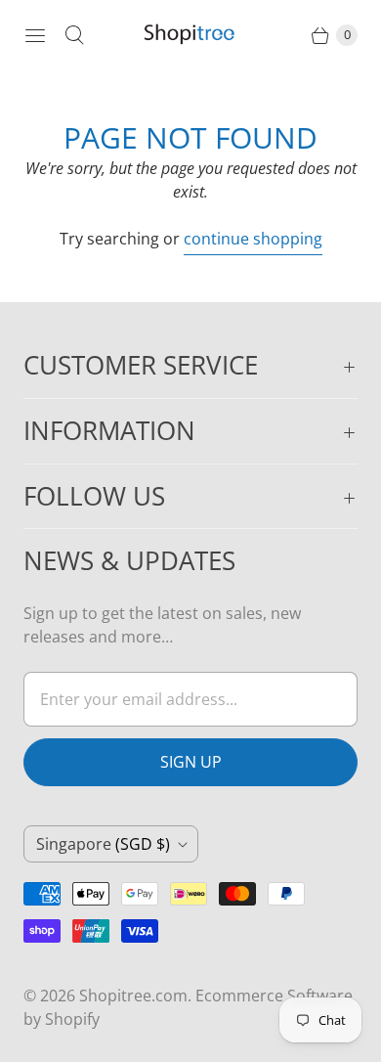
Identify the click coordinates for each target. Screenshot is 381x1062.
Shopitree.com (133, 995)
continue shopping (253, 238)
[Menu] (35, 35)
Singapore (103, 844)
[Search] (74, 35)
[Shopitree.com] (190, 35)
